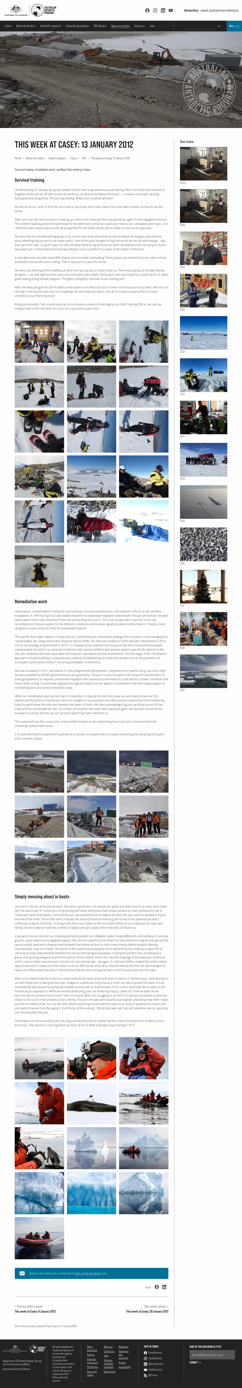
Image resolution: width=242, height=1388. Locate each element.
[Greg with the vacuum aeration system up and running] (91, 817)
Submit (194, 1362)
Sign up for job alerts (88, 1273)
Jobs (152, 26)
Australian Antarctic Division (16, 1369)
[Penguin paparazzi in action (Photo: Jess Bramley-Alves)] (143, 1103)
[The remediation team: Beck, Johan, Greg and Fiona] (143, 817)
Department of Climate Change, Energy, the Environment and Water (22, 1362)
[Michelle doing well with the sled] (91, 431)
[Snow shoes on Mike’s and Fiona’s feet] (39, 431)
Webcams (123, 1346)
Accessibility (125, 1367)
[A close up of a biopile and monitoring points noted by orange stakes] (143, 772)
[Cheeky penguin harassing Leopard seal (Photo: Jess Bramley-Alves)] (91, 1103)
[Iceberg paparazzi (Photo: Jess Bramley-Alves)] (143, 1148)
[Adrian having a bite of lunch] (143, 342)
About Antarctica (25, 26)
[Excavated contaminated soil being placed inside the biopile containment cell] (91, 862)
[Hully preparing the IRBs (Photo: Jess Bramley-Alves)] (39, 1058)
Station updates (57, 158)
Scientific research (50, 26)
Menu (232, 26)
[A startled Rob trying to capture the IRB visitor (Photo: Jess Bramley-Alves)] (39, 1148)
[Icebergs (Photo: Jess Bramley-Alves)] (39, 1193)
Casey (73, 158)
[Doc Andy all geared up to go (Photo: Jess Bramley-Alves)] (91, 1058)
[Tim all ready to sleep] (143, 521)
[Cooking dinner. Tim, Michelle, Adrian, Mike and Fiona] (39, 476)
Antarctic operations (77, 26)
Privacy (122, 1362)
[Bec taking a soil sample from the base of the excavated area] (143, 862)
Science (91, 1354)
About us (139, 26)
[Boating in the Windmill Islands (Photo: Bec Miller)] (39, 1238)
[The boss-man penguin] (39, 521)
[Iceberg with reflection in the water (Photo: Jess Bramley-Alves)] (143, 1193)
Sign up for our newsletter (205, 1346)
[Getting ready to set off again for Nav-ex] (39, 387)
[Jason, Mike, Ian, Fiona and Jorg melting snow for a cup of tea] (91, 342)
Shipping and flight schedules (109, 1364)
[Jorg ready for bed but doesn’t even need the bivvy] (39, 566)
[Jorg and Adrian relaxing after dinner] (143, 476)
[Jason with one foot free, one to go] (91, 387)
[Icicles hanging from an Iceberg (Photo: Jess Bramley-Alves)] (91, 1193)
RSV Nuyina (100, 26)
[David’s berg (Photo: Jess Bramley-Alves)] (91, 1148)
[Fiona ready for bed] (91, 521)
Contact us (109, 1351)
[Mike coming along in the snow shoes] (143, 431)
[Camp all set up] (91, 476)
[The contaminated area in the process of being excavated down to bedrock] (39, 862)
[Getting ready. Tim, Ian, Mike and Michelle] (39, 342)
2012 (83, 158)
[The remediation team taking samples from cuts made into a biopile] (39, 817)
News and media (120, 26)
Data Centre (110, 1371)
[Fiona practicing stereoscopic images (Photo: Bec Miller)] (143, 1058)
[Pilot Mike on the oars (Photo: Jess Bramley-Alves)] (39, 1103)
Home (8, 26)
